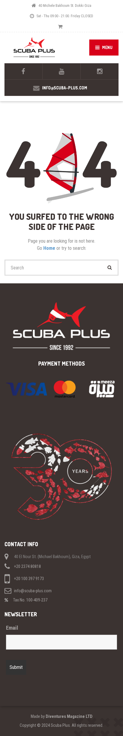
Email (12, 628)
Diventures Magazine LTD (69, 716)
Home (49, 248)
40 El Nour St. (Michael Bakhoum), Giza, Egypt (52, 557)
